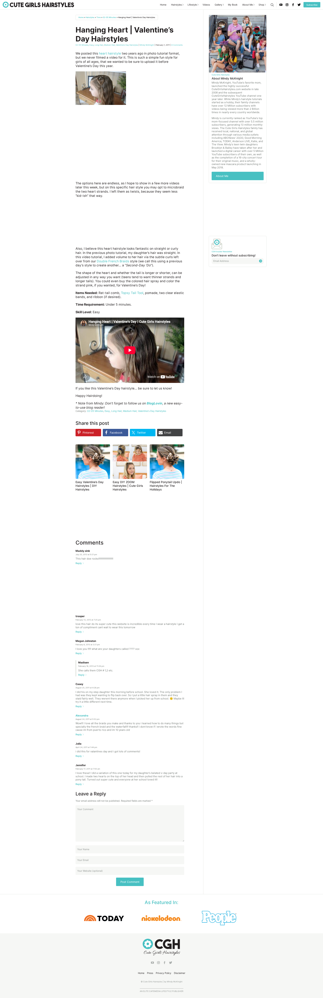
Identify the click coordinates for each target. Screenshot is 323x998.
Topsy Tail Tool (132, 293)
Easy (91, 45)
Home (163, 4)
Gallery (218, 4)
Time (98, 17)
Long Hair (99, 45)
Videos (206, 4)
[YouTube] (281, 4)
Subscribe (311, 4)
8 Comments (177, 45)
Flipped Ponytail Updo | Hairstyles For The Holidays (166, 485)
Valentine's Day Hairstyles (127, 45)
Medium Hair (109, 45)
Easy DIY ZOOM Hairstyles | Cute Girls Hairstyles (128, 485)
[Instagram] (287, 4)
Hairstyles (176, 4)
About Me (247, 4)
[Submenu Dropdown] (183, 5)
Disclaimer (179, 973)
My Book (233, 4)
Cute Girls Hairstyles (38, 5)
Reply (79, 563)
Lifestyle (192, 4)
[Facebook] (293, 4)
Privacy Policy (163, 973)
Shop (261, 4)
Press (150, 973)
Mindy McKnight (147, 45)
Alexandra (82, 715)
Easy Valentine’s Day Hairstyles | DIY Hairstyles (90, 485)
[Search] (272, 4)
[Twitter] (299, 4)
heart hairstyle (110, 53)
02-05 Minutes (109, 17)
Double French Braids (113, 261)
